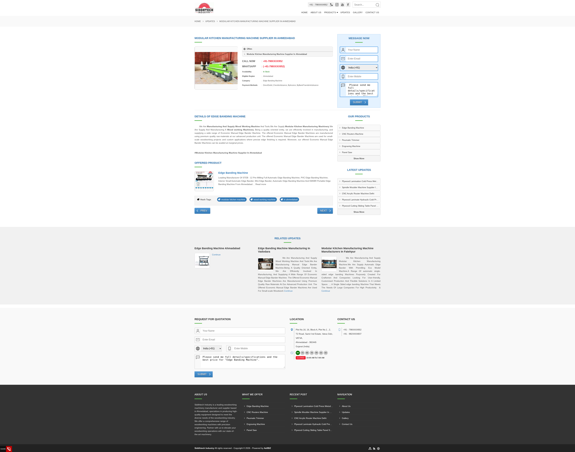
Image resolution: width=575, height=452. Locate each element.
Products (330, 12)
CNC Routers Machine (352, 134)
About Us (316, 12)
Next (323, 210)
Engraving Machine (351, 146)
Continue (216, 254)
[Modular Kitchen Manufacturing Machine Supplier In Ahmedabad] (216, 68)
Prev (204, 210)
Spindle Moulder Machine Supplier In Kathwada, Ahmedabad (361, 187)
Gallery (358, 12)
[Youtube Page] (342, 4)
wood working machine (264, 199)
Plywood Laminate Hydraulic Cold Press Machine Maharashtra (361, 199)
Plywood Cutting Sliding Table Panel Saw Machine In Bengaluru (361, 206)
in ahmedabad (291, 199)
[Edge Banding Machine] (204, 181)
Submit (357, 102)
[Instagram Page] (337, 4)
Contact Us (372, 12)
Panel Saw (347, 152)
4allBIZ (267, 448)
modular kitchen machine (233, 199)
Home (304, 12)
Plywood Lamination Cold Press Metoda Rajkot (361, 181)
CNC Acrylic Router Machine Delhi (358, 193)
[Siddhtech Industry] (246, 8)
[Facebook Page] (348, 4)
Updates (345, 12)
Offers (249, 49)
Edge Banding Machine (233, 172)
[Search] (377, 5)
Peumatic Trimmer (350, 140)
